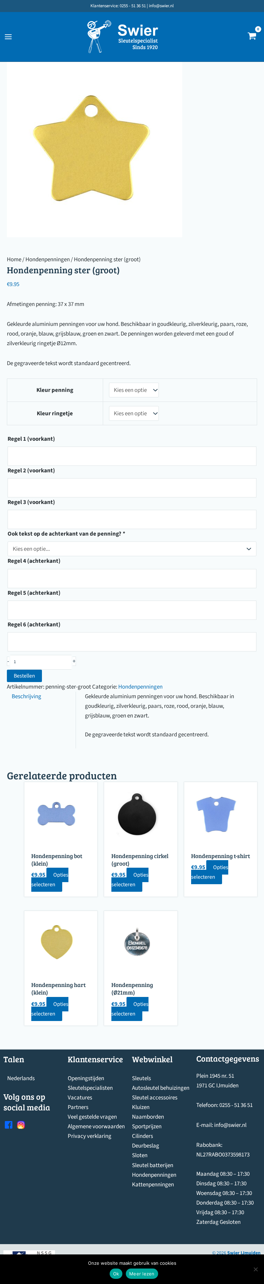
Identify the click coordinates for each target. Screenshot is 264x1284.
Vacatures (80, 1098)
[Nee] (255, 1269)
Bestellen (24, 676)
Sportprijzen (147, 1126)
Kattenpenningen (153, 1185)
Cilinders (142, 1136)
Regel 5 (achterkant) (34, 593)
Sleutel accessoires (154, 1098)
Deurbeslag (145, 1146)
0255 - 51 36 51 (236, 1105)
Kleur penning (54, 390)
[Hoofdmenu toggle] (8, 37)
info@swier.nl (230, 1125)
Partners (78, 1107)
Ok (116, 1273)
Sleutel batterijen (152, 1165)
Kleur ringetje (55, 413)
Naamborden (148, 1117)
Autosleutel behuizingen (160, 1088)
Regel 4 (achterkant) (34, 561)
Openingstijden (86, 1078)
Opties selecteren (49, 879)
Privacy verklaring (89, 1136)
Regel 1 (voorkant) (31, 439)
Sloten (139, 1155)
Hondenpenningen (47, 259)
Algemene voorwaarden (96, 1126)
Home (14, 259)
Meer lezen (142, 1273)
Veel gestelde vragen (92, 1117)
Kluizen (141, 1107)
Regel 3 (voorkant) (31, 502)
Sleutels (141, 1078)
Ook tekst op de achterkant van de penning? (66, 534)
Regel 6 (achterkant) (34, 625)
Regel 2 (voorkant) (31, 471)
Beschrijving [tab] (26, 696)
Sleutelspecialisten (90, 1088)
